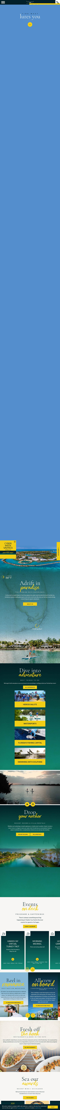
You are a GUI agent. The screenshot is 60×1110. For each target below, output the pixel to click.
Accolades (30, 1097)
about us (30, 604)
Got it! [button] (52, 1107)
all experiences (30, 687)
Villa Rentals (37, 834)
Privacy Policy (21, 1108)
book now (58, 552)
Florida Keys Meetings (43, 1005)
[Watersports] (30, 715)
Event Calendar (30, 926)
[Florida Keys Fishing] (30, 734)
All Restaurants (30, 1047)
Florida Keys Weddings (13, 1002)
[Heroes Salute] (30, 695)
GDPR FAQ (38, 1108)
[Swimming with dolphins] (30, 753)
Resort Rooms (23, 834)
